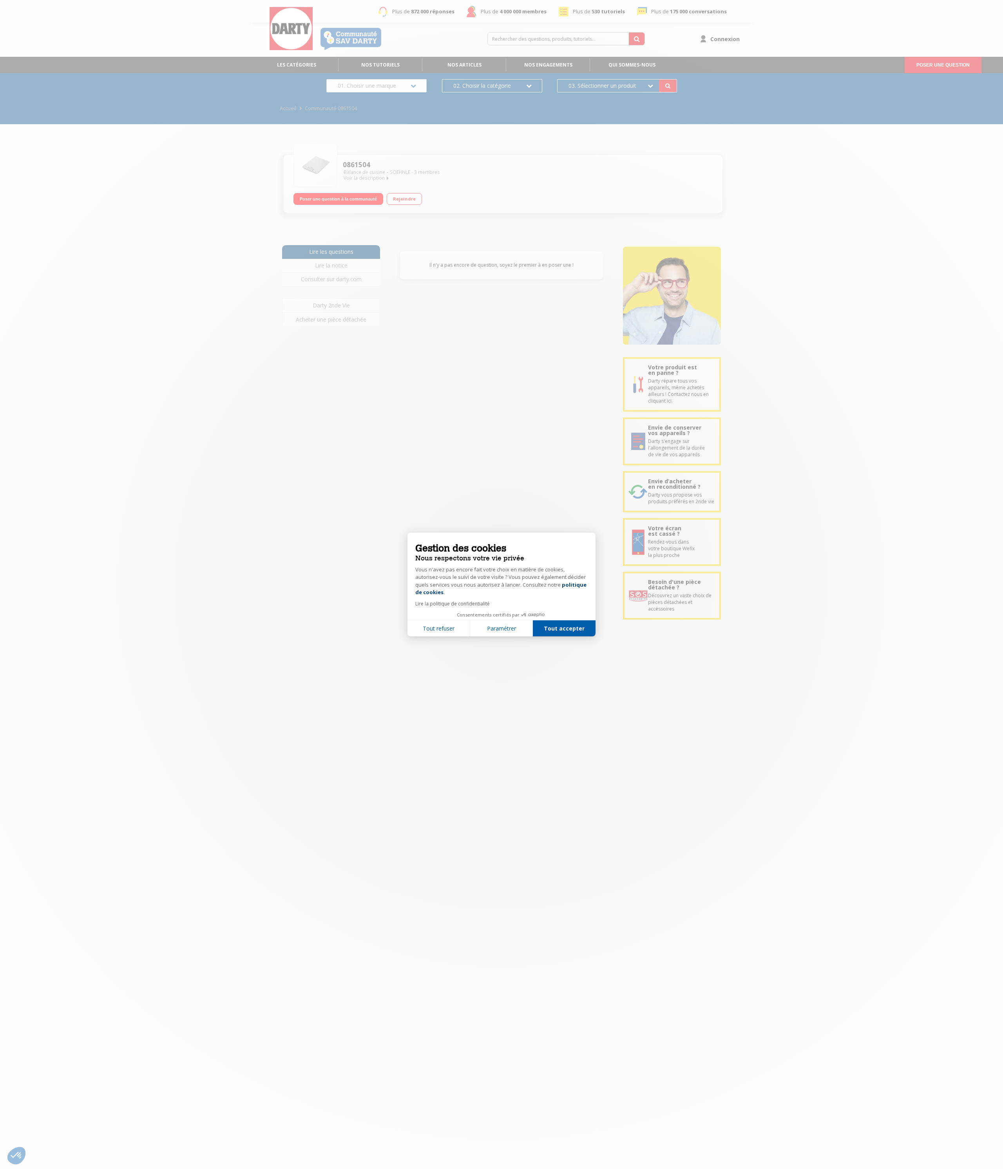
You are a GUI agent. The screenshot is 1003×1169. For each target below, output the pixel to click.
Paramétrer (501, 628)
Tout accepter (564, 628)
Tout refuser (438, 628)
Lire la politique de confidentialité (452, 603)
